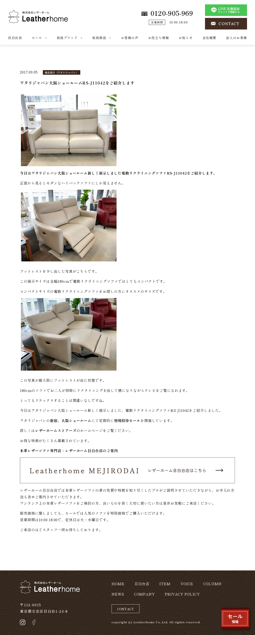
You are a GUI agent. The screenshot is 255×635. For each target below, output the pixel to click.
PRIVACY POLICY (182, 594)
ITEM (165, 583)
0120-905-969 (171, 13)
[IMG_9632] (69, 333)
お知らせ (186, 37)
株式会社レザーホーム (27, 13)
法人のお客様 (236, 37)
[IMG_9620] (69, 129)
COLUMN (212, 583)
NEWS (118, 594)
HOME (118, 583)
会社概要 (209, 37)
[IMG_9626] (69, 225)
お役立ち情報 (158, 37)
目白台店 (15, 37)
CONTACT (229, 23)
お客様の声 (129, 37)
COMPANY (144, 594)
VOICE (186, 583)
